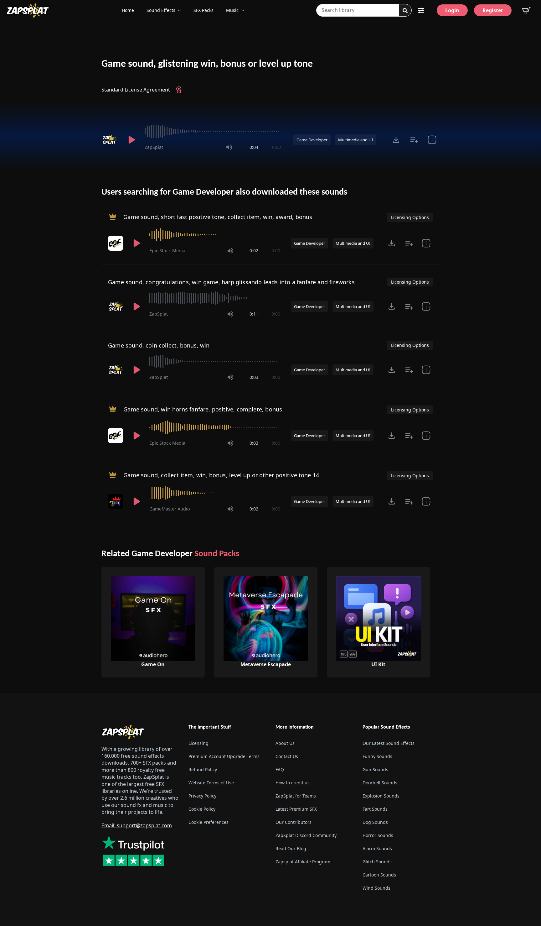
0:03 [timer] (254, 377)
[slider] (213, 131)
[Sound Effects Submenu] (181, 10)
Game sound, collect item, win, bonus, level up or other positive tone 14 (221, 475)
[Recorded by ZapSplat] (110, 139)
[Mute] (229, 147)
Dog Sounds (375, 822)
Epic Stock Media (167, 251)
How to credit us (293, 783)
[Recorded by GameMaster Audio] (116, 501)
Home (128, 10)
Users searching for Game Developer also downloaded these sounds (224, 192)
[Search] (405, 10)
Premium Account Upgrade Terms (224, 756)
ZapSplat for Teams (296, 796)
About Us (285, 743)
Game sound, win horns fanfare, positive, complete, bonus (202, 409)
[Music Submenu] (244, 10)
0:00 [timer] (276, 147)
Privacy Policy (202, 796)
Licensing (198, 743)
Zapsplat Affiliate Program (303, 862)
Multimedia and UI (355, 140)
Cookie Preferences (208, 822)
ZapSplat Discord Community (306, 835)
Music (232, 10)
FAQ (280, 769)
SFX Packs (203, 10)
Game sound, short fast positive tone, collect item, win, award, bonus (217, 217)
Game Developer (311, 140)
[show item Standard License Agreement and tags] (432, 139)
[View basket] (526, 10)
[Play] (131, 139)
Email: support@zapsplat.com (136, 825)
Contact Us (287, 756)
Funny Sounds (377, 756)
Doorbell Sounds (380, 783)
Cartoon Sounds (379, 875)
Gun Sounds (375, 769)
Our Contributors (294, 822)
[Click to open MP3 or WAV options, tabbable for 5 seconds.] (396, 139)
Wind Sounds (376, 888)
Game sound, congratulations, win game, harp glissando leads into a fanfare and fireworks (231, 282)
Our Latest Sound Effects (389, 743)
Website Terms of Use (211, 783)
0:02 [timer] (254, 251)
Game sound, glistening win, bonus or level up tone (207, 64)
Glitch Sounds (377, 862)
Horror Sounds (378, 835)
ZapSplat (154, 147)
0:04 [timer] (254, 147)
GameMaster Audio (169, 509)
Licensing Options (410, 217)
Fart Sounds (375, 809)
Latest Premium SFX (296, 809)
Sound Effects (161, 10)
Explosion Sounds (381, 796)
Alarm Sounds (377, 848)
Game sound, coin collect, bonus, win (158, 345)
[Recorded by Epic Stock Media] (116, 243)
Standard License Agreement (135, 89)
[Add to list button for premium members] (414, 139)
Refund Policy (202, 769)
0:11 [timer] (254, 314)
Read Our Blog (291, 848)
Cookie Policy (201, 809)
